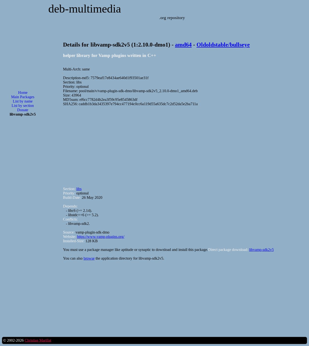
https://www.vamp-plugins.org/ (100, 237)
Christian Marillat (38, 340)
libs (79, 189)
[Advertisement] (22, 197)
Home (23, 92)
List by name (23, 101)
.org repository (172, 17)
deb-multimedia (84, 8)
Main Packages (22, 97)
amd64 (183, 45)
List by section (23, 106)
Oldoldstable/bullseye (223, 45)
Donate (22, 110)
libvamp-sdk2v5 (261, 250)
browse (89, 258)
